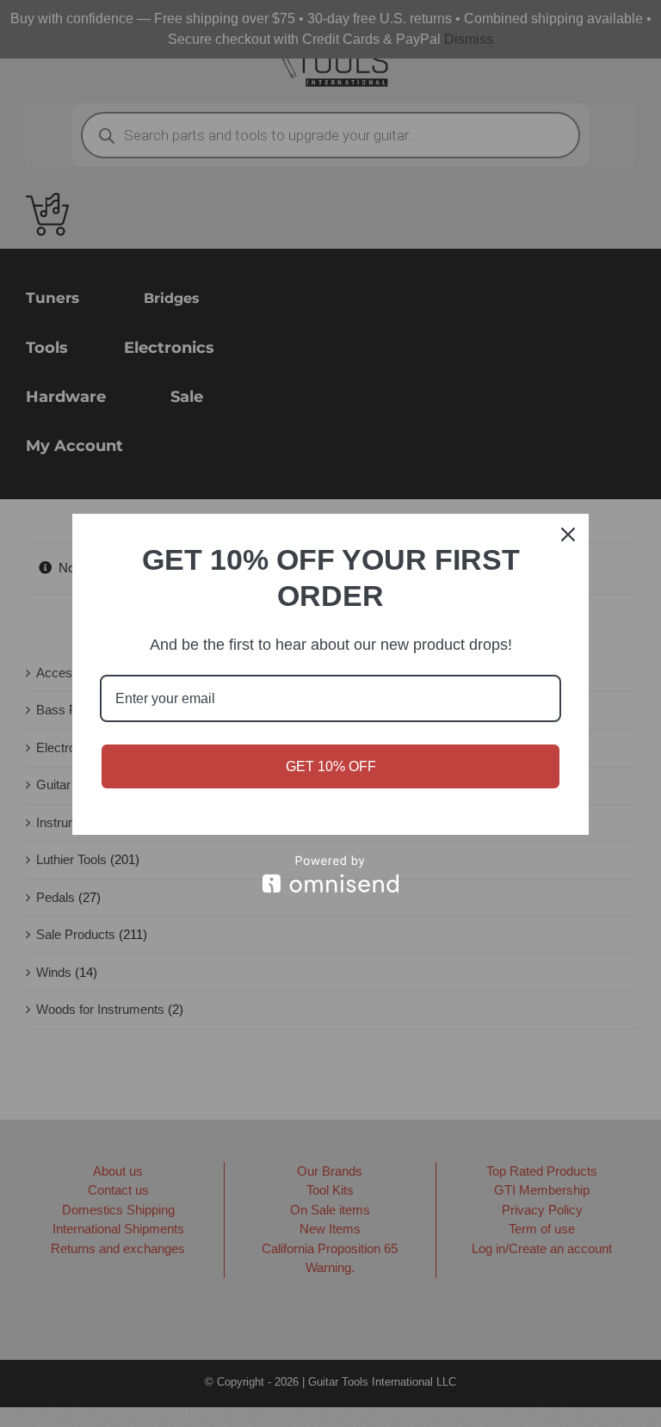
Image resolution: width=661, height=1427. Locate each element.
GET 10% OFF (331, 766)
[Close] (568, 534)
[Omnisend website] (330, 874)
